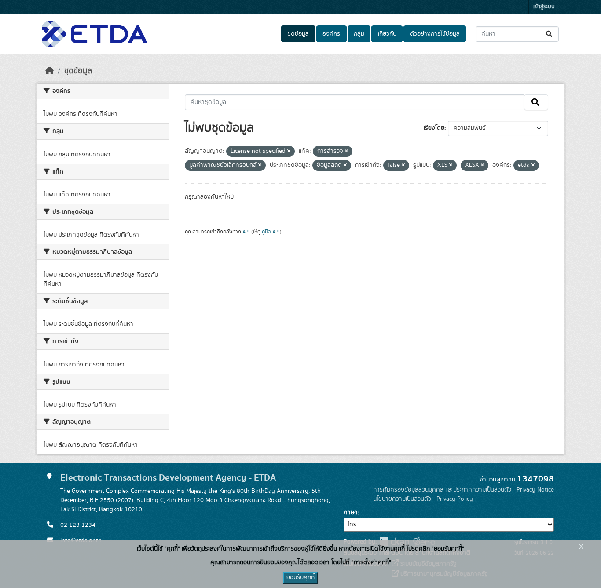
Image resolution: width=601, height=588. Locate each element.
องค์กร (331, 34)
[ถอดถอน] (288, 151)
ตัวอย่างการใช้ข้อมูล (435, 34)
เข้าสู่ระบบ (544, 7)
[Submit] (549, 34)
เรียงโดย (434, 128)
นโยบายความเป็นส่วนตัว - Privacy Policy (423, 499)
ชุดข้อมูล (298, 34)
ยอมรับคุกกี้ (300, 577)
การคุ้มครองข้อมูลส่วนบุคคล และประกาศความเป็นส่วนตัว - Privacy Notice (463, 489)
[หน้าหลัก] (49, 71)
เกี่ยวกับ (387, 34)
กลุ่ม (359, 34)
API (246, 232)
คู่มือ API (271, 232)
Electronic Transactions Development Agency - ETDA (168, 477)
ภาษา (351, 512)
